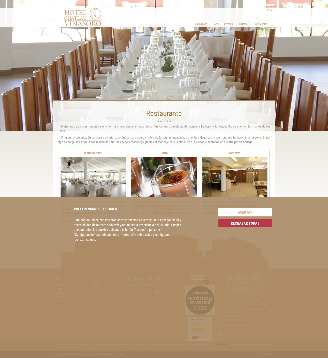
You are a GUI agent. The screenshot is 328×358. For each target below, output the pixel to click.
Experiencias (260, 24)
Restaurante (200, 24)
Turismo (243, 24)
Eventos (228, 24)
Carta (164, 153)
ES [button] (268, 10)
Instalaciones (93, 153)
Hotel (215, 24)
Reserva (234, 153)
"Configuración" (84, 235)
